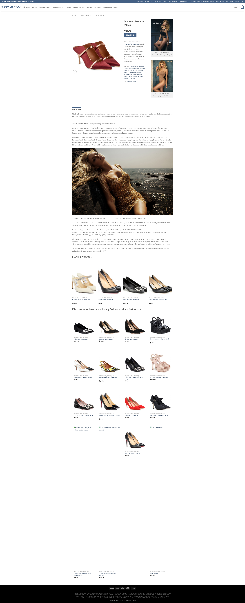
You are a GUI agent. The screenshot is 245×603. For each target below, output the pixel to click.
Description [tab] (76, 109)
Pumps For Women (129, 74)
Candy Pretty (116, 593)
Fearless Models (152, 593)
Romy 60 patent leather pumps (158, 299)
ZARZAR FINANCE (114, 597)
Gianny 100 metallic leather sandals (107, 574)
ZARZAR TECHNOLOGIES (149, 597)
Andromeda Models (88, 592)
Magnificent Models (135, 595)
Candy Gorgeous (172, 1)
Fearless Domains (139, 593)
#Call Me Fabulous (160, 1)
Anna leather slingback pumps (83, 377)
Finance (68, 7)
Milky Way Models (149, 595)
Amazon (139, 1)
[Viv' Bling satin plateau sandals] (160, 362)
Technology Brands (109, 7)
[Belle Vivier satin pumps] (84, 324)
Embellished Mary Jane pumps (159, 415)
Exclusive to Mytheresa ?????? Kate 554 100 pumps (109, 416)
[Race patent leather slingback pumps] (109, 362)
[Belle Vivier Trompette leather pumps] (135, 362)
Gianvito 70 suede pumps (132, 415)
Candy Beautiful (152, 592)
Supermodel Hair (106, 596)
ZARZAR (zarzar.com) (131, 44)
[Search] (24, 7)
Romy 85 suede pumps (106, 339)
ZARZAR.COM (10, 7)
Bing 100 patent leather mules (81, 299)
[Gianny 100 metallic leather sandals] (109, 498)
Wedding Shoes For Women (136, 76)
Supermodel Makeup (208, 1)
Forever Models (80, 595)
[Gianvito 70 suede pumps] (135, 400)
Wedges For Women (129, 78)
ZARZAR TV (161, 597)
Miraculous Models (163, 595)
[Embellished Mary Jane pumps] (160, 400)
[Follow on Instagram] (242, 1)
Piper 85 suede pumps (131, 339)
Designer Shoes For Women (131, 68)
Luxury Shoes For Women (136, 72)
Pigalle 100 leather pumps (105, 299)
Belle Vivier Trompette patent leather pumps (82, 574)
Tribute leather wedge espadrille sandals (159, 340)
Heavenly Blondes (93, 595)
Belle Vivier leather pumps (131, 299)
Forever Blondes (165, 593)
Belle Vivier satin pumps (81, 339)
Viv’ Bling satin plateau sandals (159, 377)
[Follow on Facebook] (240, 1)
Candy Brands (44, 7)
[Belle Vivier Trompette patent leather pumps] (84, 498)
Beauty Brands (31, 7)
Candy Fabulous (92, 593)
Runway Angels (94, 596)
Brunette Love (149, 1)
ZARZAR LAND (125, 597)
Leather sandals (154, 573)
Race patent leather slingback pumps (108, 378)
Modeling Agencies (93, 7)
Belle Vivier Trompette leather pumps (134, 378)
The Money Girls (163, 596)
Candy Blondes (164, 592)
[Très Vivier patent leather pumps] (84, 400)
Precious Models (81, 596)
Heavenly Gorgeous (195, 1)
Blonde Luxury (101, 592)
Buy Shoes (130, 35)
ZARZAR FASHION (221, 1)
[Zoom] (75, 72)
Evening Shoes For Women (92, 15)
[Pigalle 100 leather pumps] (135, 438)
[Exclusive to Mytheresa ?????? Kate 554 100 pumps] (109, 400)
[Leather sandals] (160, 498)
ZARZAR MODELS (136, 597)
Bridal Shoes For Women (138, 66)
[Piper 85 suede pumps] (135, 324)
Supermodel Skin (151, 596)
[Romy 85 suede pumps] (109, 324)
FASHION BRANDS (57, 7)
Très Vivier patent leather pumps (83, 415)
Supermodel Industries (121, 596)
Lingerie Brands (78, 7)
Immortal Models (121, 595)
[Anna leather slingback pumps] (84, 362)
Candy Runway (183, 1)
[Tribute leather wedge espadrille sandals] (160, 324)
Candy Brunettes (80, 593)
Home (74, 15)
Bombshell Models (114, 592)
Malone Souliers (131, 81)
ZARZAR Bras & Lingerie (88, 597)
